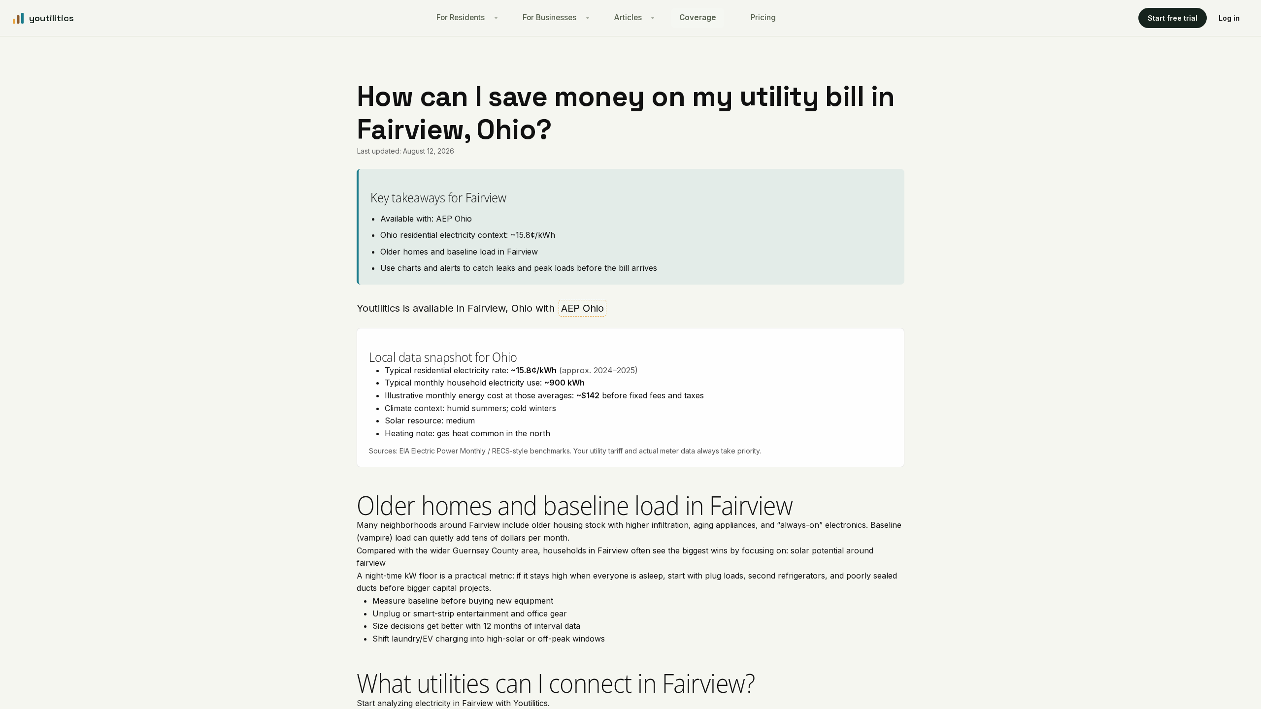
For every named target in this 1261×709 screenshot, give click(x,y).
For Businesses (549, 17)
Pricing (763, 17)
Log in (1229, 18)
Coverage (697, 17)
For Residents (460, 17)
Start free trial (1172, 18)
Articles (628, 17)
